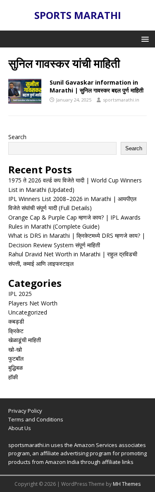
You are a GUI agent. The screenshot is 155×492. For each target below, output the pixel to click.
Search (17, 137)
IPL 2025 (20, 294)
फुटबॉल (16, 358)
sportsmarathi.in (121, 100)
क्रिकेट (16, 331)
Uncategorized (27, 312)
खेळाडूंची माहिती (24, 340)
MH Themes (127, 483)
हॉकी (13, 377)
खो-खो (15, 349)
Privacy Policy (25, 410)
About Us (19, 428)
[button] (143, 39)
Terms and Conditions (35, 419)
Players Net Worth (32, 303)
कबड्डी (16, 321)
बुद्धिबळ (15, 367)
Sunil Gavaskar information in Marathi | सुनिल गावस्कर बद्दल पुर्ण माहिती (96, 86)
